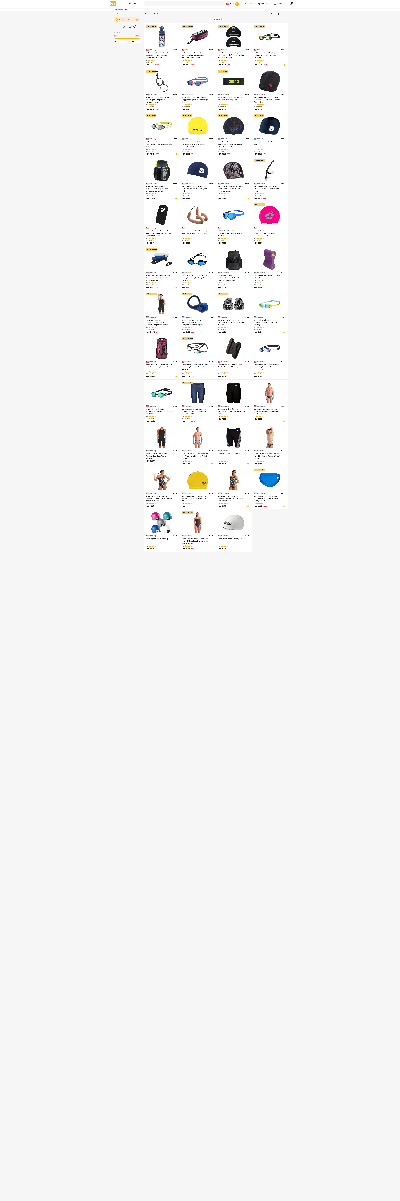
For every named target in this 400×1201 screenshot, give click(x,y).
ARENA (175, 50)
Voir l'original (215, 19)
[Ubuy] (112, 3)
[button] (249, 4)
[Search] (237, 4)
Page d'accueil (119, 9)
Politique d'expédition (130, 28)
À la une (282, 14)
